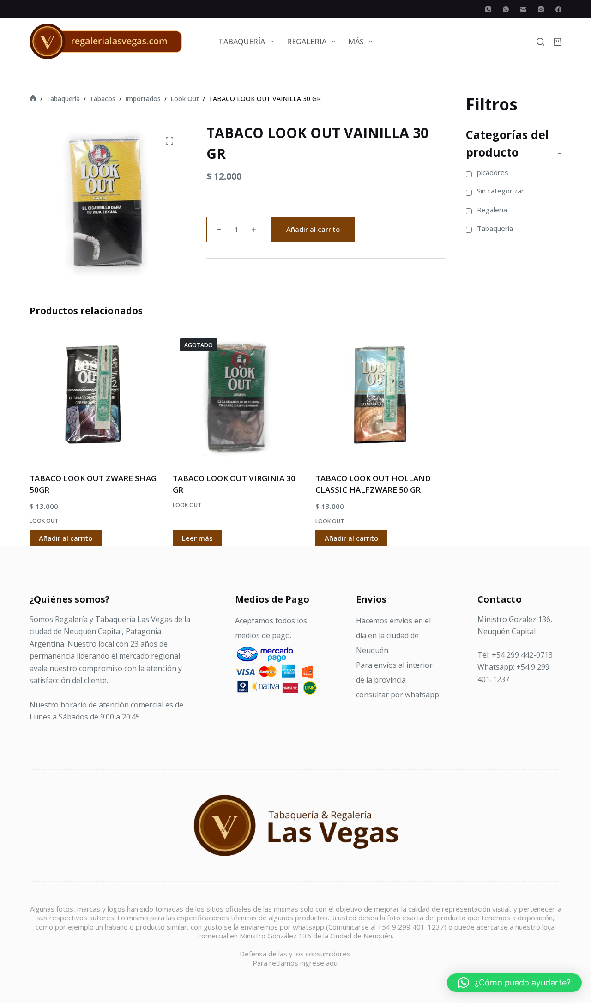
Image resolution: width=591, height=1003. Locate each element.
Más (356, 41)
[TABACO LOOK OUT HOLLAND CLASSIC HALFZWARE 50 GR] (380, 396)
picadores (492, 172)
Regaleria (492, 209)
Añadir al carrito (313, 229)
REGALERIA (306, 41)
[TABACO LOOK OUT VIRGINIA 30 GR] (237, 396)
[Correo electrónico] (523, 9)
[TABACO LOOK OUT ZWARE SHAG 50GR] (94, 396)
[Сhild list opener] (513, 211)
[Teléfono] (488, 9)
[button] (514, 982)
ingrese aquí (319, 962)
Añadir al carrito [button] (65, 538)
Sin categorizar (500, 190)
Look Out (44, 521)
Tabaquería (241, 41)
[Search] (540, 42)
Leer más (197, 538)
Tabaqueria (495, 228)
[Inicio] (33, 98)
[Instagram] (541, 9)
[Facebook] (558, 9)
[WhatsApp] (506, 9)
